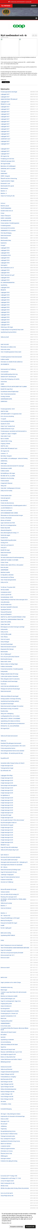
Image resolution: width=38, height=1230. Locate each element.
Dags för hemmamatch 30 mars (9, 872)
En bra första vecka (6, 1026)
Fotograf (3, 245)
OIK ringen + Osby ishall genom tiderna (10, 1114)
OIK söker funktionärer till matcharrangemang (12, 557)
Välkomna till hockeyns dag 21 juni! (10, 849)
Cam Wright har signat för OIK (8, 1054)
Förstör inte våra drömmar (7, 503)
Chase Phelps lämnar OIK (7, 1195)
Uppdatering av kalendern (7, 1039)
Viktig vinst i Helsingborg (7, 713)
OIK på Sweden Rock (6, 604)
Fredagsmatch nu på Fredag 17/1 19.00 (11, 1178)
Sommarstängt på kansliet (7, 421)
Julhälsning (4, 1126)
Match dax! (3, 1018)
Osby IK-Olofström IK (6, 1006)
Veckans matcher (5, 892)
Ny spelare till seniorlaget (7, 703)
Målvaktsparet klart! (6, 1062)
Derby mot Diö (4, 582)
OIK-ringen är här (5, 156)
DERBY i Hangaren (5, 176)
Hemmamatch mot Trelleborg (8, 369)
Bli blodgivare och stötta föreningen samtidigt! (12, 627)
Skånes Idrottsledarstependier (8, 1089)
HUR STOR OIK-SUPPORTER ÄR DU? (10, 686)
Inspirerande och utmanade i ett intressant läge (13, 1116)
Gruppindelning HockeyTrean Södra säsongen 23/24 (14, 599)
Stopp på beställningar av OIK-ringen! (10, 918)
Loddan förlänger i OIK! (6, 1094)
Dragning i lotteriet (5, 443)
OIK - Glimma (4, 867)
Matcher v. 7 (4, 905)
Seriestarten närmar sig (6, 987)
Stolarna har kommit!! (6, 1066)
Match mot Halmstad (6, 1143)
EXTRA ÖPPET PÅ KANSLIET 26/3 (9, 448)
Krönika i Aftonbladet (6, 518)
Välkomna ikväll (5, 337)
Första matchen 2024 (6, 495)
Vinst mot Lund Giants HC (7, 545)
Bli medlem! (4, 1034)
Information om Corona (7, 1151)
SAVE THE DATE (5, 344)
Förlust (2, 213)
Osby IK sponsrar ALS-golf (7, 275)
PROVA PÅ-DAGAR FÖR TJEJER (8, 889)
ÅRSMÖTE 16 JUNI (5, 104)
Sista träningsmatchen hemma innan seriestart (12, 750)
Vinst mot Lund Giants (6, 510)
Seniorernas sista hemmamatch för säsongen (12, 466)
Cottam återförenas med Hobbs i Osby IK (11, 1059)
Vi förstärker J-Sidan (6, 1104)
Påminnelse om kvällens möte (8, 347)
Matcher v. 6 (4, 913)
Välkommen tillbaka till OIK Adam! (9, 1044)
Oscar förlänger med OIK (7, 1096)
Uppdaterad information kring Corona (10, 1141)
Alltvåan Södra (4, 1185)
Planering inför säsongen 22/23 (9, 897)
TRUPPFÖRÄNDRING (6, 208)
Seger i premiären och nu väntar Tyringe (11, 982)
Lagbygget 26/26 (5, 295)
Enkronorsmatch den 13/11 (7, 955)
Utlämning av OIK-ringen (7, 327)
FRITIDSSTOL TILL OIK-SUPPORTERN (10, 726)
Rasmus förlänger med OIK (7, 1091)
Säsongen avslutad (6, 1158)
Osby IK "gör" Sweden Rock (8, 426)
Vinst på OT (4, 547)
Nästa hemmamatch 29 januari (8, 646)
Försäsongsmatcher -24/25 (8, 409)
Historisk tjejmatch (5, 498)
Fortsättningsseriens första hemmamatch (11, 357)
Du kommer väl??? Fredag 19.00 (9, 1175)
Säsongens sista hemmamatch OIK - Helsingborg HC (14, 862)
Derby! (2, 940)
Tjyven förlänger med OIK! (7, 1086)
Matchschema (4, 188)
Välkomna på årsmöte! (6, 1069)
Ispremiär (3, 1037)
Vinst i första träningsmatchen (8, 579)
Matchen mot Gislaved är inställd (9, 996)
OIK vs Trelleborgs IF (6, 654)
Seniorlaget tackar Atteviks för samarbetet (11, 864)
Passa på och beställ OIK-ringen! (9, 923)
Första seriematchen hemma (8, 748)
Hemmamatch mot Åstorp (7, 577)
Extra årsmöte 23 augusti (7, 825)
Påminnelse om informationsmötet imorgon (12, 515)
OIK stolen (3, 1101)
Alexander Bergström (6, 530)
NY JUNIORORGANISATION (7, 282)
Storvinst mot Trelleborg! (7, 882)
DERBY (2, 384)
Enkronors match (5, 957)
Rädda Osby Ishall (5, 527)
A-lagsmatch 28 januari (6, 483)
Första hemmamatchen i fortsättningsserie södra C (14, 505)
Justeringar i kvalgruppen (7, 874)
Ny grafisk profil (5, 758)
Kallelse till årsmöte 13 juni (7, 428)
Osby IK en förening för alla (7, 195)
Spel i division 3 (5, 854)
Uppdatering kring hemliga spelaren (10, 701)
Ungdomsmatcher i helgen (7, 181)
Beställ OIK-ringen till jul (7, 389)
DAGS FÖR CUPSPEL (6, 622)
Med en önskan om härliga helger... (9, 664)
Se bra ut (3, 203)
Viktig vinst (3, 485)
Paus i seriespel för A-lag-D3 (8, 1138)
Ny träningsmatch (5, 1008)
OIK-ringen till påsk (5, 163)
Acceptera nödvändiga (16, 1226)
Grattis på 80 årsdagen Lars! (8, 998)
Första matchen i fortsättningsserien (10, 223)
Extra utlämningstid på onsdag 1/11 (10, 532)
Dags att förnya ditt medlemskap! (9, 847)
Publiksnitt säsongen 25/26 (8, 161)
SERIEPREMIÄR (4, 570)
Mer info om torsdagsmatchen (8, 525)
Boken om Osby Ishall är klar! (8, 1057)
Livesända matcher (5, 1146)
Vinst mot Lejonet (5, 639)
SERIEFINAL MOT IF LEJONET (8, 168)
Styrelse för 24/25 (5, 423)
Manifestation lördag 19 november (9, 708)
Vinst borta (3, 683)
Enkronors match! (5, 967)
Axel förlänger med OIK (6, 1081)
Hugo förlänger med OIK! (7, 1084)
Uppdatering (4, 285)
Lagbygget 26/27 (5, 94)
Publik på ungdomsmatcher (8, 1148)
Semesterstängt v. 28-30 (7, 597)
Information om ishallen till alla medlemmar (12, 361)
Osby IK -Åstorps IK (6, 215)
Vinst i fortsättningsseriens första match (11, 352)
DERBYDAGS (4, 401)
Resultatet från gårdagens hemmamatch (11, 743)
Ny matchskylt (4, 500)
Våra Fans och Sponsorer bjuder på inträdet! (12, 952)
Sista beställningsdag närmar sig (9, 374)
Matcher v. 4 (4, 193)
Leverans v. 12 (4, 453)
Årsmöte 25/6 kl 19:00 (6, 1153)
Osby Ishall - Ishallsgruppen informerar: (11, 488)
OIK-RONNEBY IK (5, 364)
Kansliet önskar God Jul (7, 210)
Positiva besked (5, 480)
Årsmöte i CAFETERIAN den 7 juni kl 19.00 (11, 1052)
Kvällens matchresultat (6, 666)
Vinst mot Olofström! (6, 908)
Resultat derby (4, 711)
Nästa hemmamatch (6, 235)
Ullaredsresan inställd (6, 468)
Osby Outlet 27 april (6, 436)
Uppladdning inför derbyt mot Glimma (10, 721)
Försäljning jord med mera (7, 158)
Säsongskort (4, 265)
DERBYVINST (4, 173)
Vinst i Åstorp (4, 636)
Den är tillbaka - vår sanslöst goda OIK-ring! (12, 753)
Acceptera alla (30, 1226)
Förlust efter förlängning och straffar (10, 379)
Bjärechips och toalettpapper (8, 166)
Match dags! (4, 990)
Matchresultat (4, 238)
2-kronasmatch (4, 371)
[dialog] (19, 1220)
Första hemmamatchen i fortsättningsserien (12, 669)
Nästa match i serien (6, 661)
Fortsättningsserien (6, 225)
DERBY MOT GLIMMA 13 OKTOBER (9, 560)
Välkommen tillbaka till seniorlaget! (9, 696)
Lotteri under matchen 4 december (9, 676)
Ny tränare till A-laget (6, 815)
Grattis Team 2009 (5, 624)
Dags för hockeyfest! (6, 950)
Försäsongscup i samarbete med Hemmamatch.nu (14, 431)
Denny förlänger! (5, 641)
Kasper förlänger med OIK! (7, 1074)
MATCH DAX (4, 977)
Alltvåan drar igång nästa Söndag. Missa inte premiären (15, 1188)
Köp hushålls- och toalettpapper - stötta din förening (14, 458)
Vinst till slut (4, 381)
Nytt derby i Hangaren (6, 456)
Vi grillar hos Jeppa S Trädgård (8, 433)
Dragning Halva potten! (6, 1021)
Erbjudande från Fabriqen (7, 649)
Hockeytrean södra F (6, 592)
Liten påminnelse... (5, 602)
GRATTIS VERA (4, 411)
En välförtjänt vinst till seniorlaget (9, 681)
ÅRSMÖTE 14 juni (5, 845)
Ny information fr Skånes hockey (9, 1133)
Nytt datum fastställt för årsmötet (9, 607)
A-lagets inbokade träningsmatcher (10, 1071)
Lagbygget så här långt (6, 775)
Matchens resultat (5, 572)
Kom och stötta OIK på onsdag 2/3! (10, 894)
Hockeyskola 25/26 (6, 255)
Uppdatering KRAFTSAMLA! (8, 935)
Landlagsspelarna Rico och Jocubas (10, 716)
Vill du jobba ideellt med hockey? (9, 859)
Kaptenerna (4, 243)
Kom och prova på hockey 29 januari (10, 656)
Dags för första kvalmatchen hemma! (10, 877)
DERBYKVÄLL (4, 461)
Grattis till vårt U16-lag (6, 441)
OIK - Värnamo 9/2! (5, 915)
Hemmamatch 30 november (8, 228)
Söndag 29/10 (4, 542)
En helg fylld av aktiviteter (7, 574)
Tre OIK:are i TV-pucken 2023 (8, 587)
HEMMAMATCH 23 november (8, 230)
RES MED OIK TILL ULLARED (8, 475)
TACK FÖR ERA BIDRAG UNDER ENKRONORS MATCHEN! (15, 947)
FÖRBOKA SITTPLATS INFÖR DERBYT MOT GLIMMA (14, 386)
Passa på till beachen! (6, 612)
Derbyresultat (4, 555)
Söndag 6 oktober (5, 396)
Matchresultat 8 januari (6, 659)
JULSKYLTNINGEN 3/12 (6, 508)
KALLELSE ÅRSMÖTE (6, 614)
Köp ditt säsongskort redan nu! (9, 822)
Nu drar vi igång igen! (6, 928)
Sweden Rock (4, 537)
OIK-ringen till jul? (5, 728)
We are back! (4, 1123)
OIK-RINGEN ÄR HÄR (6, 220)
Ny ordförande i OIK (6, 770)
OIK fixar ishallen (5, 589)
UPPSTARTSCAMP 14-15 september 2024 (11, 413)
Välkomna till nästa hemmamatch (9, 736)
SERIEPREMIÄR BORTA (6, 399)
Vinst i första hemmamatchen (8, 394)
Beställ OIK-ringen (5, 550)
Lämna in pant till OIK (6, 594)
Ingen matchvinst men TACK (8, 522)
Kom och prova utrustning (7, 416)
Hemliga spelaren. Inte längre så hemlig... (11, 698)
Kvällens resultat (5, 359)
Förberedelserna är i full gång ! (8, 1076)
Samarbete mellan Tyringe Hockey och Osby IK (12, 763)
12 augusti (3, 418)
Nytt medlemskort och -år (14, 35)
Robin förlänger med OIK (7, 1099)
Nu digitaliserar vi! (5, 795)
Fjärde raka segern (5, 535)
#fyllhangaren (4, 1156)
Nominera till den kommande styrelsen (10, 857)
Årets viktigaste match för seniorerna (10, 679)
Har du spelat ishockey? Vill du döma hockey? (12, 820)
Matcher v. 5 (4, 191)
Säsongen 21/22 (5, 1121)
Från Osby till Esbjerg (6, 233)
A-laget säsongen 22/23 (7, 765)
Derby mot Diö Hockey (6, 490)
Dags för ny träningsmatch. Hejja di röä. (11, 1001)
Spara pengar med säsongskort (9, 785)
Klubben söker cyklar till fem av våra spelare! (12, 565)
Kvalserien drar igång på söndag (9, 1161)
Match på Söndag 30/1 (6, 920)
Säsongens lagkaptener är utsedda (10, 1011)
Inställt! (2, 925)
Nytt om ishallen (5, 438)
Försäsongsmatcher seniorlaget (9, 91)
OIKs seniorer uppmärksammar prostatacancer (13, 723)
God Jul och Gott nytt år (7, 1193)
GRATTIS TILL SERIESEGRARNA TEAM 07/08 (12, 619)
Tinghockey (4, 1128)
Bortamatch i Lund (5, 183)
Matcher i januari (5, 205)
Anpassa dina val (6, 1223)
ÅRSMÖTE (3, 290)
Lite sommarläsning (6, 1042)
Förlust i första (4, 562)
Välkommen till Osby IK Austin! (8, 1032)
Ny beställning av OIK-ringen (8, 473)
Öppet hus (3, 1047)
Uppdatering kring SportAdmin (8, 332)
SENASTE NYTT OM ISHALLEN (8, 376)
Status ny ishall (4, 1119)
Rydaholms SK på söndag (7, 478)
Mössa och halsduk (6, 520)
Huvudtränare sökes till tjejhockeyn (9, 391)
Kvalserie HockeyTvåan (6, 879)
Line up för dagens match (7, 1180)
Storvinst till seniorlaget (7, 644)
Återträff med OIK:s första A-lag (9, 178)
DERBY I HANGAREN (6, 218)
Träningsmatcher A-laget (7, 768)
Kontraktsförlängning (6, 1109)
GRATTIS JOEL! (4, 446)
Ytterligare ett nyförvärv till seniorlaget (10, 688)
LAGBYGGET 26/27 (5, 139)
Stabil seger (4, 463)
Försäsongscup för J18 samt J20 (9, 1013)
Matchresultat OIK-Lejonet (7, 186)
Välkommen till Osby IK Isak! (8, 1049)
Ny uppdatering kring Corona (8, 1131)
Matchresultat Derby (6, 240)
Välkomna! (3, 740)
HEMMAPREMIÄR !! (5, 1023)
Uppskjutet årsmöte (6, 609)
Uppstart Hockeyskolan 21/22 (8, 1016)
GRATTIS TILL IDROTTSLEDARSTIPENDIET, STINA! (13, 617)
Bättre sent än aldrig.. (6, 933)
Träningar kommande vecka (8, 1136)
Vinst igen (3, 171)
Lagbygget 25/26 (5, 248)
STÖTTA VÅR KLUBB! (6, 634)
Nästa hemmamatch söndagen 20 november (12, 706)
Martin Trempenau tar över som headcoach (12, 945)
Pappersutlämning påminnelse (8, 540)
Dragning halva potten (6, 1003)
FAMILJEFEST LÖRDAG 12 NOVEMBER (10, 718)
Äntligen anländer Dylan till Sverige (9, 674)
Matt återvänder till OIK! (6, 1079)
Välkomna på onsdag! (6, 903)
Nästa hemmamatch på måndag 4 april (10, 869)
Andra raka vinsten (5, 349)
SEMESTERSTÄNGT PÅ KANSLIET (9, 99)
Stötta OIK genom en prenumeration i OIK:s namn (13, 745)
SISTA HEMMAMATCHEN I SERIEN (9, 513)
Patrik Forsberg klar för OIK (7, 1183)
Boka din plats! (4, 567)
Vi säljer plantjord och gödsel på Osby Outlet (12, 329)
